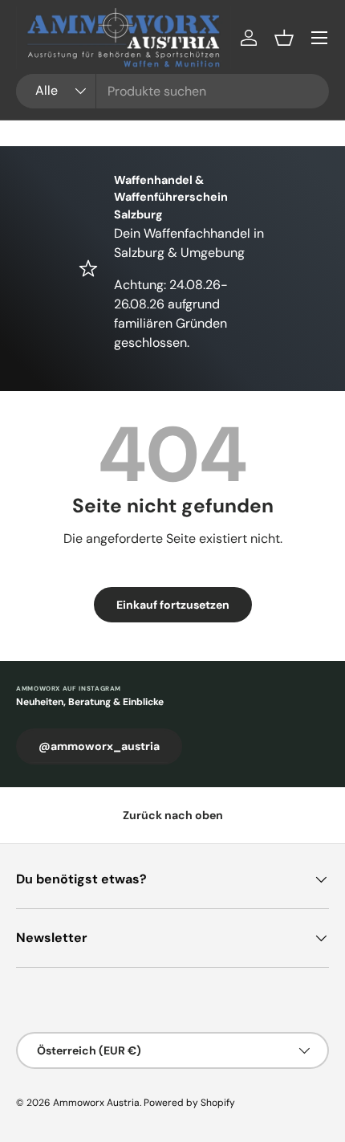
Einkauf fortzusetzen (172, 605)
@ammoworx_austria (99, 746)
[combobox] (172, 91)
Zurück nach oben (173, 815)
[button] (284, 37)
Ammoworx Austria (96, 1102)
